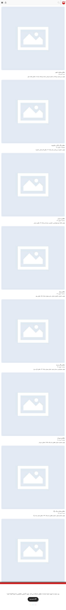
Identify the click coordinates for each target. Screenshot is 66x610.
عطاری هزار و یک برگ (59, 511)
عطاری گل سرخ (60, 365)
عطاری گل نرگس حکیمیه (58, 145)
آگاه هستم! (33, 599)
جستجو (58, 2)
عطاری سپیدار (61, 438)
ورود (6, 2)
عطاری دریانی (61, 219)
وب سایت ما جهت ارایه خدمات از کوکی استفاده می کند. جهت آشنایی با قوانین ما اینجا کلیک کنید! (33, 594)
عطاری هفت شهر (60, 72)
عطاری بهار (62, 292)
